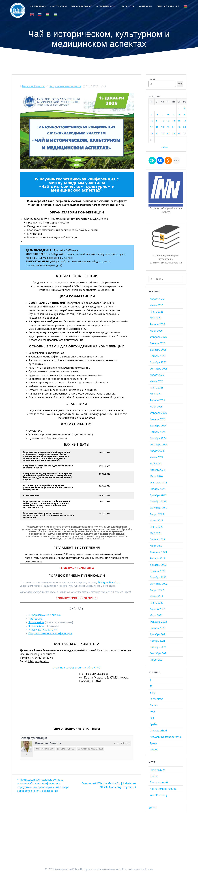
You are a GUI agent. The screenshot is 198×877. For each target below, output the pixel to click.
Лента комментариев (163, 788)
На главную (38, 6)
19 (162, 126)
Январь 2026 (157, 343)
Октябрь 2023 (158, 501)
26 (162, 133)
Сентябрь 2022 (159, 583)
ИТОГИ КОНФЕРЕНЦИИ (43, 629)
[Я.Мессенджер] (152, 160)
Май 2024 (155, 463)
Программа (35, 618)
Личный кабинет (168, 6)
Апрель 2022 (157, 609)
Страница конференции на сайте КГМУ (77, 667)
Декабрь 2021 (158, 634)
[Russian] (40, 14)
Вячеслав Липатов (33, 86)
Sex (152, 718)
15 (179, 120)
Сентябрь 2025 (159, 368)
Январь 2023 (157, 558)
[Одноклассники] (168, 160)
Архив (153, 743)
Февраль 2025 (158, 413)
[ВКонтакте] (160, 160)
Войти (153, 776)
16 (184, 120)
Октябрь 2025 (158, 362)
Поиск (151, 78)
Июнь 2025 (156, 387)
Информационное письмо (44, 615)
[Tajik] (48, 14)
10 (151, 120)
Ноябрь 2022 (157, 571)
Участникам (58, 6)
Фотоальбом (36, 622)
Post (152, 711)
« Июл (164, 147)
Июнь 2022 (156, 602)
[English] (32, 14)
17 (151, 126)
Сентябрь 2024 (159, 444)
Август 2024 (157, 451)
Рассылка (128, 6)
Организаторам (81, 6)
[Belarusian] (185, 6)
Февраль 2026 (158, 337)
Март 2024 (156, 476)
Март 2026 (156, 330)
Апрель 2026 (157, 324)
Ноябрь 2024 (157, 432)
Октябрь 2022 (158, 577)
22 (179, 126)
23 (184, 126)
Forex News (156, 699)
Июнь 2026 (156, 311)
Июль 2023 (156, 520)
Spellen (154, 724)
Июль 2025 (156, 381)
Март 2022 (156, 615)
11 (157, 120)
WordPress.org (158, 795)
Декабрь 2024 (158, 425)
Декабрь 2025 (158, 349)
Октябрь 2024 (158, 438)
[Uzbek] (55, 14)
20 (168, 126)
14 (173, 120)
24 (151, 133)
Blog (152, 692)
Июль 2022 (156, 596)
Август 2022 (157, 590)
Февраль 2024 (158, 482)
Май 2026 (155, 318)
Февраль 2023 (158, 552)
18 (157, 126)
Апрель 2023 (157, 539)
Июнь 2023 (156, 526)
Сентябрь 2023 (159, 507)
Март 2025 (156, 406)
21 (173, 126)
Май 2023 (155, 533)
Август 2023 (157, 514)
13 (168, 120)
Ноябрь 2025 (157, 356)
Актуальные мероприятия (65, 86)
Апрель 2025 (157, 400)
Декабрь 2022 (158, 564)
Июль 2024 (156, 457)
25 (157, 133)
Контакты (145, 6)
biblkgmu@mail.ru (108, 582)
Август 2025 (157, 375)
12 (162, 120)
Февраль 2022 (158, 621)
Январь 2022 (157, 628)
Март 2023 (156, 545)
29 (179, 133)
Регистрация (157, 769)
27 (168, 133)
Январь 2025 (157, 419)
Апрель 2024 (157, 470)
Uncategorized (158, 730)
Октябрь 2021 (158, 647)
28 (173, 133)
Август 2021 (157, 659)
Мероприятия (105, 6)
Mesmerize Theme (142, 869)
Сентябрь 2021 (159, 653)
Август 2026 (157, 299)
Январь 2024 (157, 489)
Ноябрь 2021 (157, 640)
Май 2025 (155, 394)
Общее (154, 749)
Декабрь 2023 (158, 495)
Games (154, 705)
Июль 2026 (156, 305)
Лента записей (159, 782)
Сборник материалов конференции (50, 633)
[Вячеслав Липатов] (26, 746)
